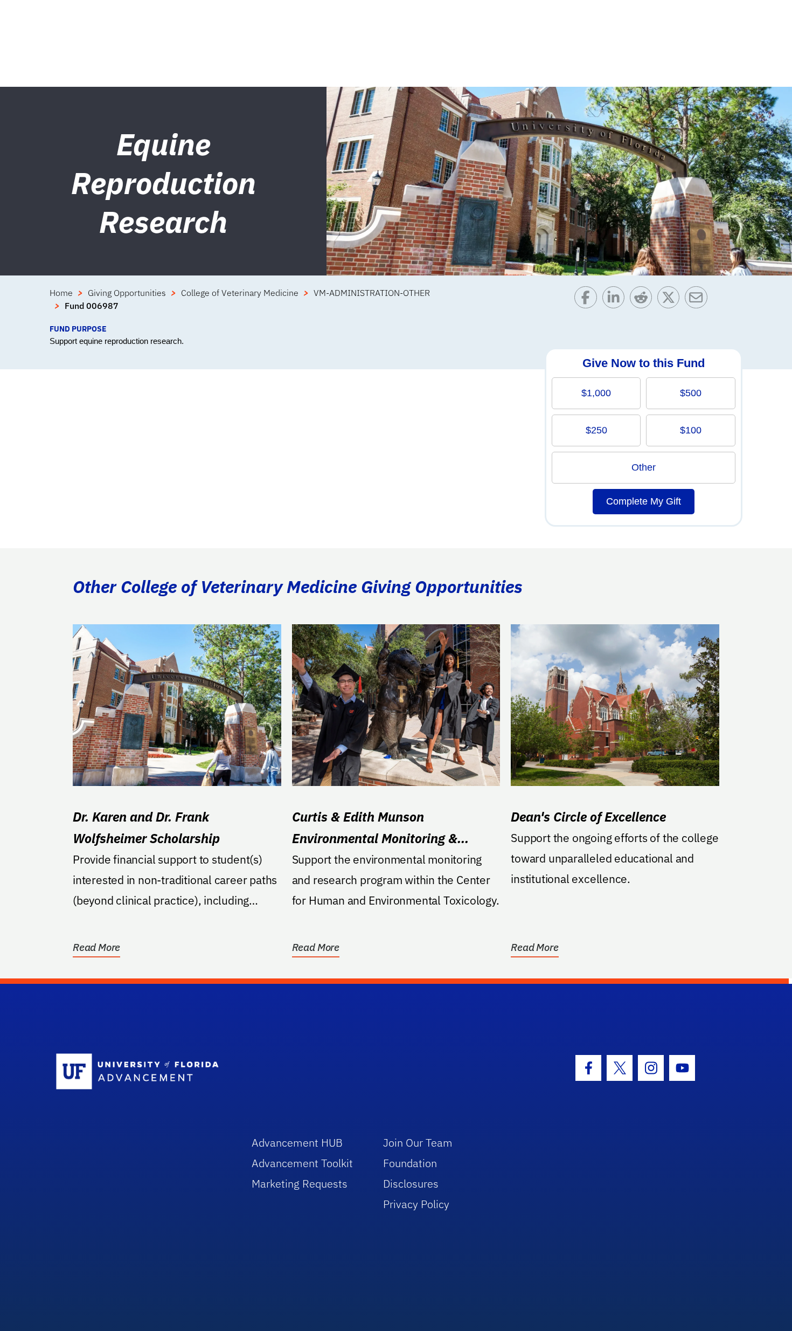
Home (61, 292)
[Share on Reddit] (643, 304)
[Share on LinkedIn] (616, 304)
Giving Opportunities (127, 292)
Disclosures (411, 1183)
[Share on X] (671, 304)
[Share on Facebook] (588, 304)
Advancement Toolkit (302, 1163)
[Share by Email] (698, 304)
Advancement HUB (297, 1142)
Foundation (410, 1163)
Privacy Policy (416, 1204)
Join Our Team (418, 1142)
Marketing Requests (300, 1183)
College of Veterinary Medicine (239, 292)
